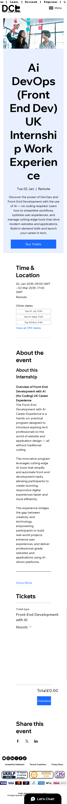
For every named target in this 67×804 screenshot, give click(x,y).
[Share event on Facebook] (18, 741)
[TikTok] (25, 758)
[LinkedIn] (12, 758)
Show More (24, 583)
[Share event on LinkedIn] (36, 741)
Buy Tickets (33, 244)
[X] (16, 758)
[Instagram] (8, 758)
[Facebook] (21, 758)
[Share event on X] (27, 741)
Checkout (44, 701)
